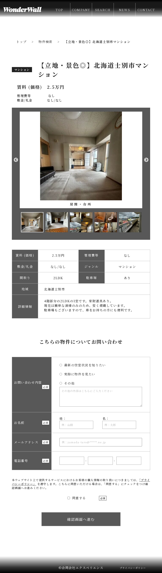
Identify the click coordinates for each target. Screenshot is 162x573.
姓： (62, 418)
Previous (16, 160)
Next (146, 160)
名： (105, 418)
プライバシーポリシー (133, 567)
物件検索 (45, 41)
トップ (21, 41)
